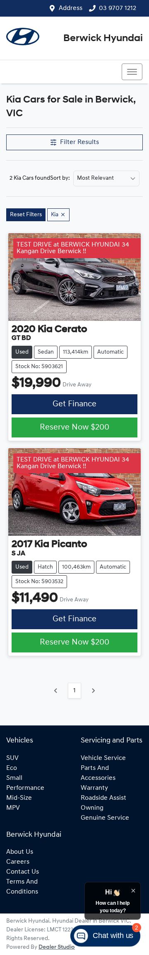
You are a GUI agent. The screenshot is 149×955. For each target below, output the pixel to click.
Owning (92, 808)
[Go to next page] (93, 691)
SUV (12, 758)
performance (25, 788)
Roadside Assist (103, 798)
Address (70, 8)
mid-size (19, 798)
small (14, 778)
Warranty (94, 788)
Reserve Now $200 (74, 427)
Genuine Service (105, 818)
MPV (13, 808)
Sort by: (60, 178)
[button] (132, 72)
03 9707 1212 (117, 8)
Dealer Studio (56, 947)
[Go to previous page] (56, 691)
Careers (17, 862)
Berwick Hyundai (103, 39)
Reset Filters (26, 215)
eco (11, 768)
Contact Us (22, 872)
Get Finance (74, 404)
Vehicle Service (103, 758)
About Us (19, 852)
